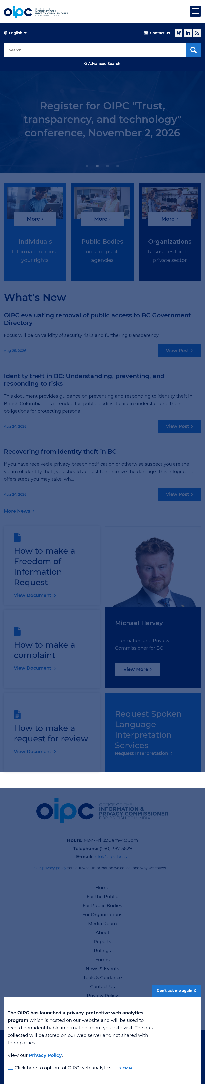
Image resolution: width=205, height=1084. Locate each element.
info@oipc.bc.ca (111, 856)
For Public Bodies (102, 905)
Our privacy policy (50, 868)
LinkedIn (188, 33)
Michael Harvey (139, 623)
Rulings (102, 950)
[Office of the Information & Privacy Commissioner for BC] (36, 12)
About (103, 932)
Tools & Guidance (102, 977)
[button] (87, 166)
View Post (177, 350)
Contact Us (102, 986)
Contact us (160, 33)
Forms (103, 959)
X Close (125, 1068)
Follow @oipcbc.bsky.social (178, 33)
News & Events (102, 968)
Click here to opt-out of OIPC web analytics (63, 1068)
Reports (102, 941)
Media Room (102, 923)
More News (17, 511)
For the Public (102, 896)
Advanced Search (104, 63)
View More (136, 669)
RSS (197, 33)
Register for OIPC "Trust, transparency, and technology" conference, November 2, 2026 (103, 119)
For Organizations (102, 914)
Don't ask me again (174, 990)
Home (103, 887)
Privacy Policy (102, 995)
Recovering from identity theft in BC (60, 451)
